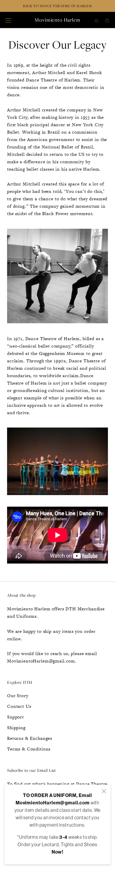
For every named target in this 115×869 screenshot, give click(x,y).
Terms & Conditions (28, 749)
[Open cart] (107, 20)
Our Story (17, 695)
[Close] (104, 791)
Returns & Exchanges (29, 738)
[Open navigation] (8, 19)
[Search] (96, 20)
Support (15, 717)
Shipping (16, 727)
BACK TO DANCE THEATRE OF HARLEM (57, 6)
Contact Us (19, 706)
